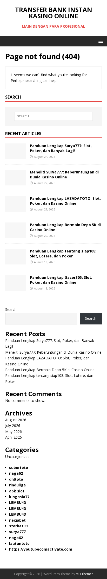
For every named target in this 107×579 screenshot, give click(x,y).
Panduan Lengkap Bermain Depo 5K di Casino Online (65, 227)
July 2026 (12, 425)
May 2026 (13, 431)
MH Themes (84, 574)
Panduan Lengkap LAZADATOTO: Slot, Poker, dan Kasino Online (65, 201)
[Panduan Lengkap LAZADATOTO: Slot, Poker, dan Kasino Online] (15, 208)
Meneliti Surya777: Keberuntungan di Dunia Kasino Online (64, 174)
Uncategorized (17, 456)
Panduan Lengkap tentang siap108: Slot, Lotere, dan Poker (63, 253)
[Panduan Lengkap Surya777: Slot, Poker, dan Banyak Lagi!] (15, 156)
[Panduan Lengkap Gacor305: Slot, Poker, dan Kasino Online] (15, 287)
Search (11, 309)
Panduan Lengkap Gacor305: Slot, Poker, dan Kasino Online (61, 280)
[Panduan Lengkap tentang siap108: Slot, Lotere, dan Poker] (15, 261)
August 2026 (15, 419)
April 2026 (13, 437)
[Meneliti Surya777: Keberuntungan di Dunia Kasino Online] (15, 182)
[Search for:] (53, 116)
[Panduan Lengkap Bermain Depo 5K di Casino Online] (15, 235)
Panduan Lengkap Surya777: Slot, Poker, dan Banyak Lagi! (61, 148)
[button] (100, 41)
